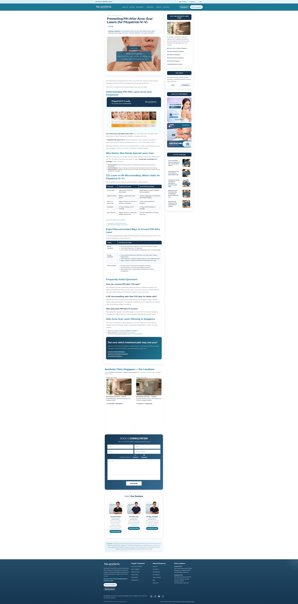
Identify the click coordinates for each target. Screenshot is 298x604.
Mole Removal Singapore (173, 54)
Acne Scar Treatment (136, 566)
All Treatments (156, 572)
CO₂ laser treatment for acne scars (125, 332)
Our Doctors (156, 569)
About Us (125, 7)
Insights (158, 7)
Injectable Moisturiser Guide (174, 64)
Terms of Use (172, 601)
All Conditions (156, 574)
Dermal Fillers (134, 574)
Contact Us (155, 582)
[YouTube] (159, 596)
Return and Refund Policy (188, 601)
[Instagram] (151, 596)
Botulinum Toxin (135, 572)
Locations (166, 7)
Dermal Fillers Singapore (173, 61)
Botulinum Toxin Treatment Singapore (177, 48)
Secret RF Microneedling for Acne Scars (118, 224)
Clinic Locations (157, 577)
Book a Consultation (110, 584)
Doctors (132, 7)
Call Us (173, 85)
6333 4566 (111, 403)
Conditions (149, 7)
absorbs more (120, 157)
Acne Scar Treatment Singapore (116, 351)
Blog (154, 580)
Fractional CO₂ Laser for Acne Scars (117, 223)
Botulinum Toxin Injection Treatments (118, 354)
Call (175, 572)
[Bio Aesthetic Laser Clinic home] (116, 564)
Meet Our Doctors (109, 589)
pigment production (137, 142)
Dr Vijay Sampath (124, 31)
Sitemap (178, 601)
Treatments (139, 7)
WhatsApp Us (184, 7)
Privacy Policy (164, 601)
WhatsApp (179, 572)
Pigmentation (134, 577)
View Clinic (186, 572)
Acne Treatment (135, 569)
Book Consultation (196, 7)
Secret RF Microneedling (136, 333)
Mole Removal (134, 580)
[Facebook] (155, 596)
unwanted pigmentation (123, 148)
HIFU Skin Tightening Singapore (175, 51)
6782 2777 (141, 403)
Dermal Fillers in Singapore (115, 356)
